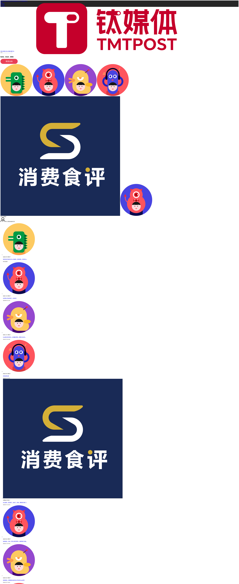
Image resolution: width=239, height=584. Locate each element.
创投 (5, 1)
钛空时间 (12, 1)
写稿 (1, 2)
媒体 (1, 1)
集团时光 (16, 1)
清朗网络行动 (24, 1)
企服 (3, 1)
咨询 (7, 1)
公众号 (19, 1)
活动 (9, 1)
